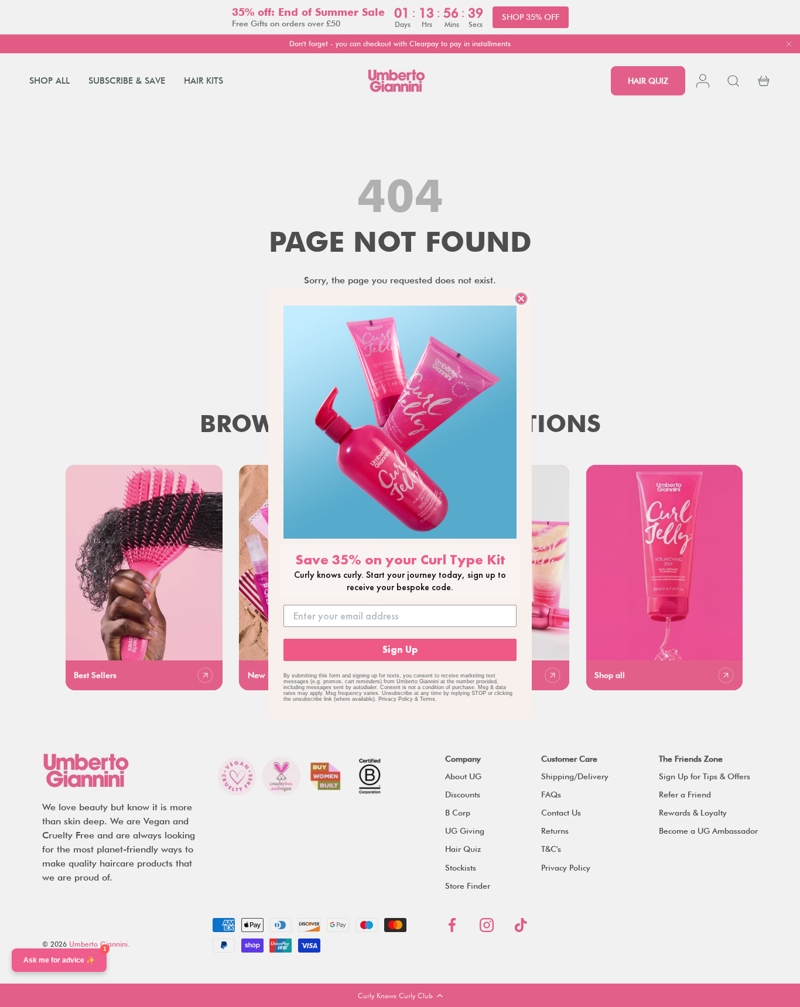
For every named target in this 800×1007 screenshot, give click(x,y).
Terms (427, 699)
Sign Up (400, 649)
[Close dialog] (521, 298)
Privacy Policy (395, 699)
